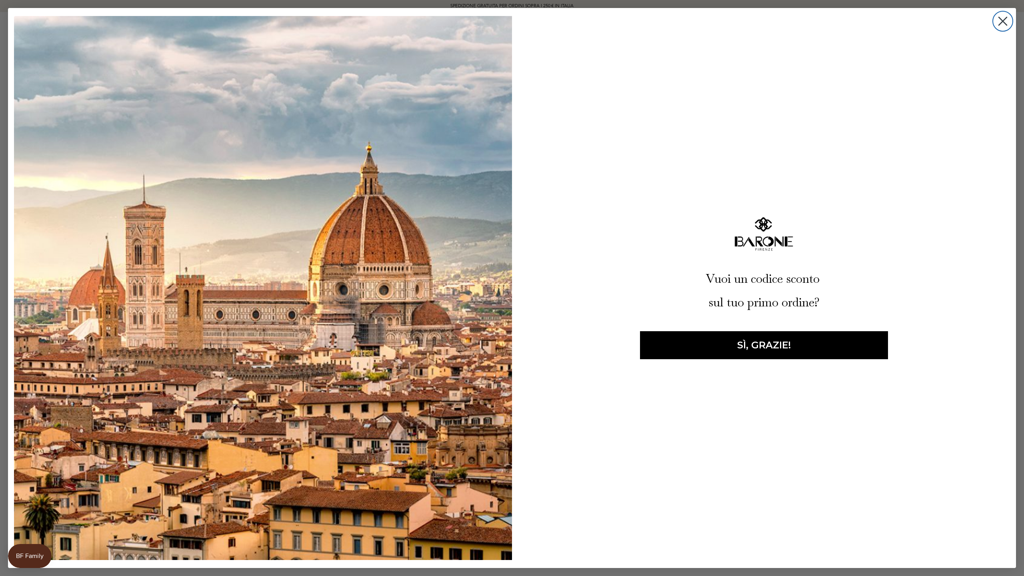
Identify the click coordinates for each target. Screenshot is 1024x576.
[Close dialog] (1003, 21)
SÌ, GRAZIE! (764, 345)
